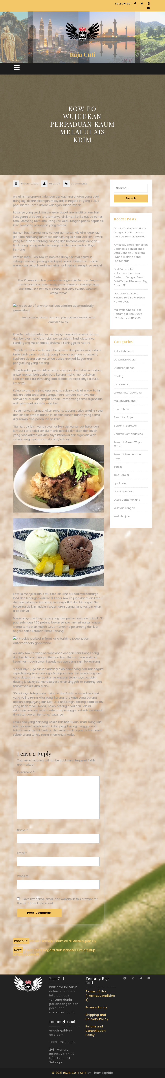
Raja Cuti (82, 54)
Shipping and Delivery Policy (97, 1017)
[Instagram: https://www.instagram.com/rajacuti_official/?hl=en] (132, 978)
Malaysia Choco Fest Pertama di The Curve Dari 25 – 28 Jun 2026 (128, 314)
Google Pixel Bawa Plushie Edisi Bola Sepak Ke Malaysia (129, 297)
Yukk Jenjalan (123, 516)
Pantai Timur (122, 409)
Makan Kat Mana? (125, 401)
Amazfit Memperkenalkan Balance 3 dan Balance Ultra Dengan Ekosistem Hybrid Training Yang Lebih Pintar (131, 253)
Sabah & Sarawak (125, 426)
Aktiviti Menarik (123, 351)
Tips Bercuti (121, 475)
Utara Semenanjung (127, 500)
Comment (25, 772)
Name (22, 830)
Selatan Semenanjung (128, 434)
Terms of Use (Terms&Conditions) (100, 995)
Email (22, 853)
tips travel (120, 483)
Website (23, 876)
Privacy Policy (96, 1007)
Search (131, 198)
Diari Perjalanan (124, 368)
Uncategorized (124, 491)
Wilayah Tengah (124, 508)
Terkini (118, 467)
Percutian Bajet (124, 417)
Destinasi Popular (125, 359)
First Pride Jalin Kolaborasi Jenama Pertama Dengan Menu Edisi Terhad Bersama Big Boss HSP (130, 277)
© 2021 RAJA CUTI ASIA (69, 1073)
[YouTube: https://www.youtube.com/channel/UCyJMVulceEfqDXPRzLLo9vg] (149, 978)
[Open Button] (17, 67)
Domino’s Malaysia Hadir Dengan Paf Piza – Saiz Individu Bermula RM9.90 (130, 232)
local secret (121, 384)
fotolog (118, 376)
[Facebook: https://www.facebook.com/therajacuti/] (124, 978)
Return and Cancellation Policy (96, 1030)
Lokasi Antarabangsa (128, 393)
